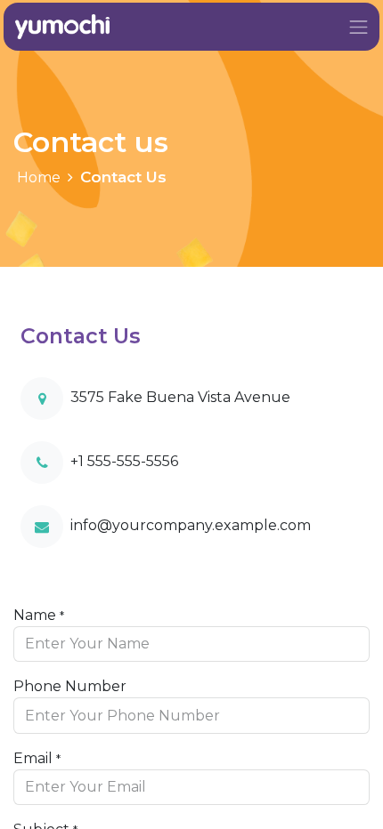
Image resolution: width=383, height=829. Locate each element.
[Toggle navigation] (359, 26)
